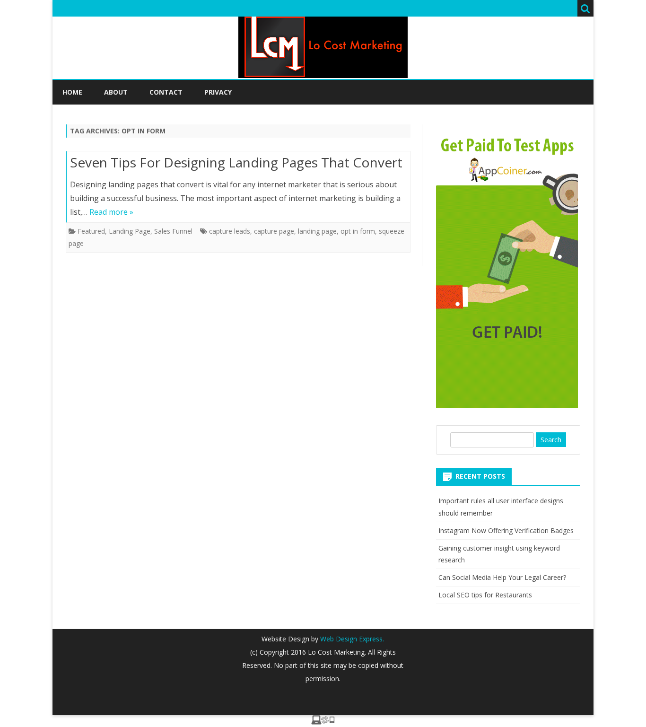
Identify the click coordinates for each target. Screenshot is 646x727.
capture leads (229, 231)
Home (72, 92)
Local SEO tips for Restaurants (485, 594)
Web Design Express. (351, 638)
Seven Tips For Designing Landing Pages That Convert (236, 162)
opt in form (357, 231)
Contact (166, 92)
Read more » (111, 212)
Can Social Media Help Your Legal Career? (502, 577)
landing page (317, 231)
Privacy (218, 92)
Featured (91, 231)
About (116, 92)
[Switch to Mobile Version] (323, 722)
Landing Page (129, 231)
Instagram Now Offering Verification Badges (506, 530)
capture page (274, 231)
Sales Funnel (173, 231)
